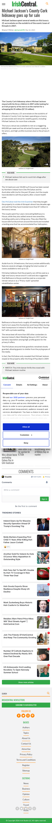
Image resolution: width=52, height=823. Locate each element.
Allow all (26, 427)
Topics (26, 733)
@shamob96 (19, 30)
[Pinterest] (32, 716)
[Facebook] (19, 716)
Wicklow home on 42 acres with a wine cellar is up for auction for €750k (25, 449)
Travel (26, 805)
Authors (26, 727)
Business (26, 788)
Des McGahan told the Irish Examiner (17, 201)
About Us (26, 738)
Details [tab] (19, 385)
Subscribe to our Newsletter (26, 705)
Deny (26, 443)
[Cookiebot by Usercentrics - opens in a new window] (38, 378)
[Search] (47, 3)
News (26, 783)
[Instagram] (28, 716)
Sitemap (26, 770)
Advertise (26, 749)
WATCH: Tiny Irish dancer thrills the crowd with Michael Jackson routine (25, 368)
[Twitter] (23, 716)
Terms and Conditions (26, 760)
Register (26, 765)
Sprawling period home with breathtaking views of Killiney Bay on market (42, 449)
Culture (26, 799)
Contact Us (26, 743)
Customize (24, 435)
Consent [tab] (7, 385)
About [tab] (45, 385)
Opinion (26, 794)
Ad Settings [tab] (32, 385)
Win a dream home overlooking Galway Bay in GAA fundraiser (9, 458)
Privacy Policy (26, 754)
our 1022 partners (18, 397)
